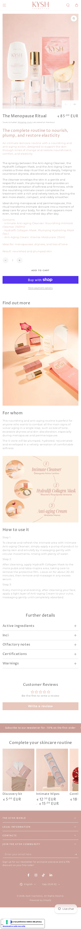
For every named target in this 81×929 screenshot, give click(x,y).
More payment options (40, 288)
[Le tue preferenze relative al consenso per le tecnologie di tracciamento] (7, 922)
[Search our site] (68, 5)
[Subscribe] (77, 854)
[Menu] (4, 5)
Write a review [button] (40, 706)
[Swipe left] (66, 104)
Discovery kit (12, 794)
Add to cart (40, 270)
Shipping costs (25, 122)
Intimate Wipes (48, 794)
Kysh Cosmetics (34, 896)
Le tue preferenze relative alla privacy (27, 922)
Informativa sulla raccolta (14, 926)
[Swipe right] (74, 104)
